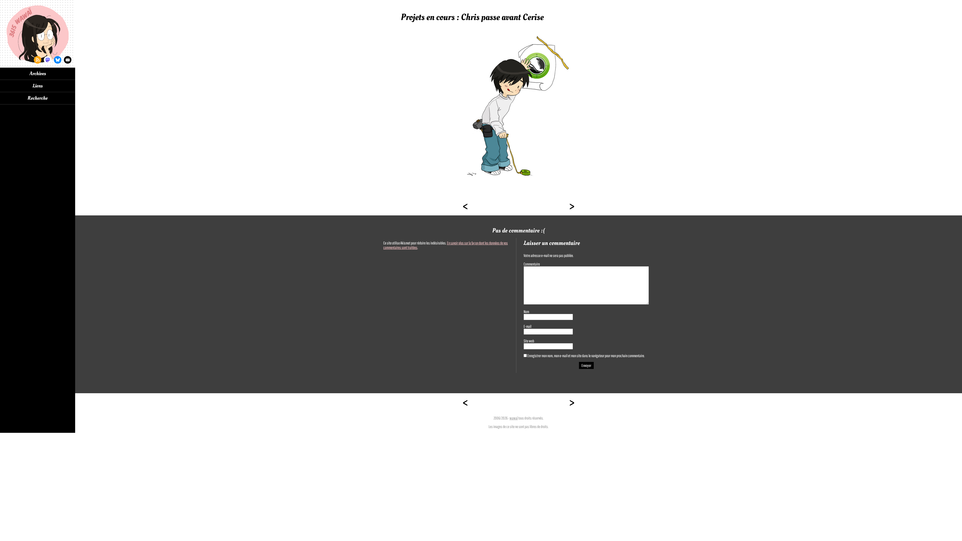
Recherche (38, 98)
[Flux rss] (37, 60)
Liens (38, 85)
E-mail (527, 326)
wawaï (514, 418)
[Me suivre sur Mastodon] (47, 60)
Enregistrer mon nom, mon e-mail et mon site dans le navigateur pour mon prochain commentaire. (586, 355)
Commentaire (532, 264)
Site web (529, 341)
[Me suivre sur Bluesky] (57, 60)
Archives (38, 73)
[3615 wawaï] (37, 34)
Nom (526, 311)
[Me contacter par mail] (67, 60)
